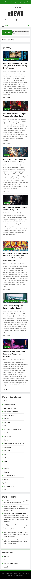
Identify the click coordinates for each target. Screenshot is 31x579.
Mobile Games (15, 301)
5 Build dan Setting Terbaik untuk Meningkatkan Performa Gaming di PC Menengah (15, 65)
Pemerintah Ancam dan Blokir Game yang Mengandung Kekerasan (14, 354)
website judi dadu (9, 486)
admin (5, 71)
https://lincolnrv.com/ (10, 408)
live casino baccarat (9, 476)
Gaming (13, 59)
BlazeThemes (19, 575)
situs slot (6, 433)
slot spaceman (8, 560)
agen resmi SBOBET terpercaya (17, 513)
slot (5, 426)
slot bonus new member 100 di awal (14, 443)
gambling (6, 59)
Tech (12, 249)
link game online (20, 532)
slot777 (6, 440)
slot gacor (6, 468)
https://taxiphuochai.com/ (11, 411)
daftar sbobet (7, 422)
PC (17, 59)
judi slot (6, 483)
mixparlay (6, 567)
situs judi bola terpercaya (11, 563)
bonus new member (9, 404)
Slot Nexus (7, 401)
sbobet (5, 461)
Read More (6, 97)
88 (8, 540)
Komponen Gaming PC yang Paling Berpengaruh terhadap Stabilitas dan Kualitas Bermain (14, 2)
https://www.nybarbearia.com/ (12, 429)
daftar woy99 (7, 436)
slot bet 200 (7, 451)
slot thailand (7, 447)
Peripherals (23, 301)
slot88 (11, 510)
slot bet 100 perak (9, 415)
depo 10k (6, 465)
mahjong (6, 419)
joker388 (6, 556)
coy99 (19, 502)
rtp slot (6, 479)
